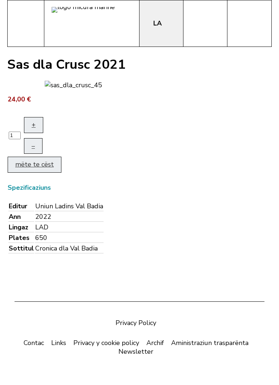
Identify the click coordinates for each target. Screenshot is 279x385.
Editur (18, 206)
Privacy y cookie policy (106, 342)
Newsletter (135, 351)
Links (58, 342)
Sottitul (21, 248)
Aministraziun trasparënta (209, 342)
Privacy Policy (136, 322)
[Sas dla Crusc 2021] (73, 84)
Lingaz (18, 227)
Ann (15, 216)
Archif (155, 342)
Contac (34, 342)
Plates (19, 237)
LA (158, 23)
